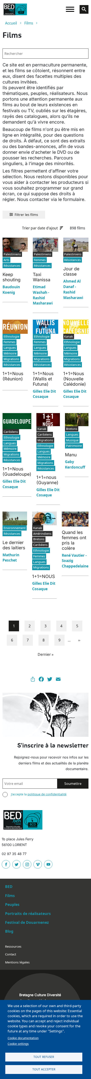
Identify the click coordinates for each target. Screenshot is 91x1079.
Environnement (15, 528)
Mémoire (10, 353)
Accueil (11, 23)
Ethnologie (11, 336)
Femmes (40, 260)
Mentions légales (17, 962)
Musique (72, 440)
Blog (9, 931)
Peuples (12, 904)
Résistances (12, 266)
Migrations (11, 359)
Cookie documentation (23, 1038)
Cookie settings (18, 1044)
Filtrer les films (26, 214)
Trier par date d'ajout (40, 228)
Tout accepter (43, 1069)
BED (8, 886)
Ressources (13, 946)
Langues (10, 348)
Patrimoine (74, 446)
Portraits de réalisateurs (28, 913)
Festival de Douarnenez (27, 922)
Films (28, 23)
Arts (6, 260)
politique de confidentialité (47, 794)
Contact (10, 954)
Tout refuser (43, 1057)
